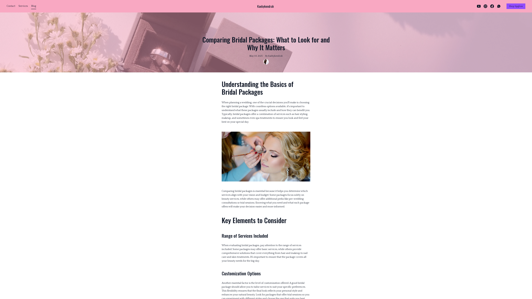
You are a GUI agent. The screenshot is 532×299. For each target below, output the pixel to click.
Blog (33, 6)
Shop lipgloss (516, 6)
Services (23, 6)
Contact (11, 6)
